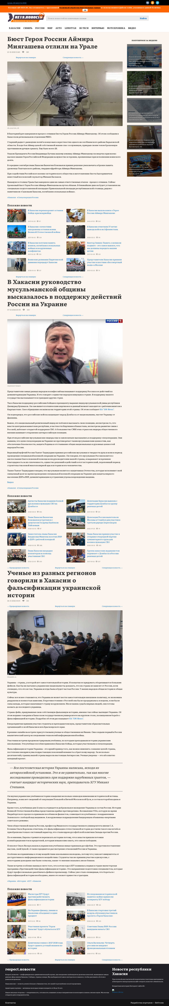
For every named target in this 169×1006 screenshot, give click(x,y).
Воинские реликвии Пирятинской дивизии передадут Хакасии (45, 261)
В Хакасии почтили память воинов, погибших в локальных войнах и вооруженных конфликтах (44, 246)
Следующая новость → (73, 57)
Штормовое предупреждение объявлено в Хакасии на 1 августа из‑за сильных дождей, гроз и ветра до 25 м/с (144, 115)
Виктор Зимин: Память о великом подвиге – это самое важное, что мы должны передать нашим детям (104, 246)
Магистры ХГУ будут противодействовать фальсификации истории (41, 897)
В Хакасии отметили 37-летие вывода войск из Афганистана (102, 228)
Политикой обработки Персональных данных (80, 7)
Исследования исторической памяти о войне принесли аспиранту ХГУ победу (102, 897)
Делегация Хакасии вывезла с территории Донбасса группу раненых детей (102, 503)
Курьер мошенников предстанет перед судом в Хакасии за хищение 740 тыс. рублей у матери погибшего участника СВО (144, 60)
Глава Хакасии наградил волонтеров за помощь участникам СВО (40, 553)
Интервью (98, 28)
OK (85, 10)
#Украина (11, 881)
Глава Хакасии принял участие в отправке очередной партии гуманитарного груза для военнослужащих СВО (103, 537)
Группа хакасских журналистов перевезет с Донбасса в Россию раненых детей (103, 553)
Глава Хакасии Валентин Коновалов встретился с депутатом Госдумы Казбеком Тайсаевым (43, 521)
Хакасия (14, 28)
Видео (132, 28)
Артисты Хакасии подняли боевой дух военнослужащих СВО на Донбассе (45, 503)
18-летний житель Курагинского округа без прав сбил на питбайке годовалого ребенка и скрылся (142, 142)
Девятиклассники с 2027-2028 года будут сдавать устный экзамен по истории (45, 945)
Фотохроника (116, 28)
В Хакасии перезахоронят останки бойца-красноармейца (45, 211)
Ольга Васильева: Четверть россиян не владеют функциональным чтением (101, 945)
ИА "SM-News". (107, 409)
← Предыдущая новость (18, 567)
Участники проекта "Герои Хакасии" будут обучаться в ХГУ (44, 927)
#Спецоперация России (27, 197)
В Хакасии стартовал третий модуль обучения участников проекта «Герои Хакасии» (102, 913)
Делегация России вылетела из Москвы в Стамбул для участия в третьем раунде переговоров (103, 520)
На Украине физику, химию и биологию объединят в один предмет (43, 913)
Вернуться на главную (26, 57)
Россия (39, 28)
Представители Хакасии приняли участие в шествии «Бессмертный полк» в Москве (104, 262)
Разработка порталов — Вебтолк (147, 1002)
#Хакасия (11, 197)
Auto (58, 28)
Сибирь (27, 28)
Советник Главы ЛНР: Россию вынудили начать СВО (102, 927)
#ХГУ (29, 881)
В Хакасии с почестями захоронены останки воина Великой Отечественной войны (44, 229)
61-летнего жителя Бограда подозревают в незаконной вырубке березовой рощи (143, 88)
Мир (49, 28)
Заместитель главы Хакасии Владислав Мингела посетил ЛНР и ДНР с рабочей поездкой (45, 536)
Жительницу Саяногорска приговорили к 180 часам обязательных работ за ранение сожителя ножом (141, 168)
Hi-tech (84, 28)
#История (21, 881)
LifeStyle (70, 28)
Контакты (10, 1002)
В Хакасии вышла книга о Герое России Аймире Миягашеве (103, 211)
